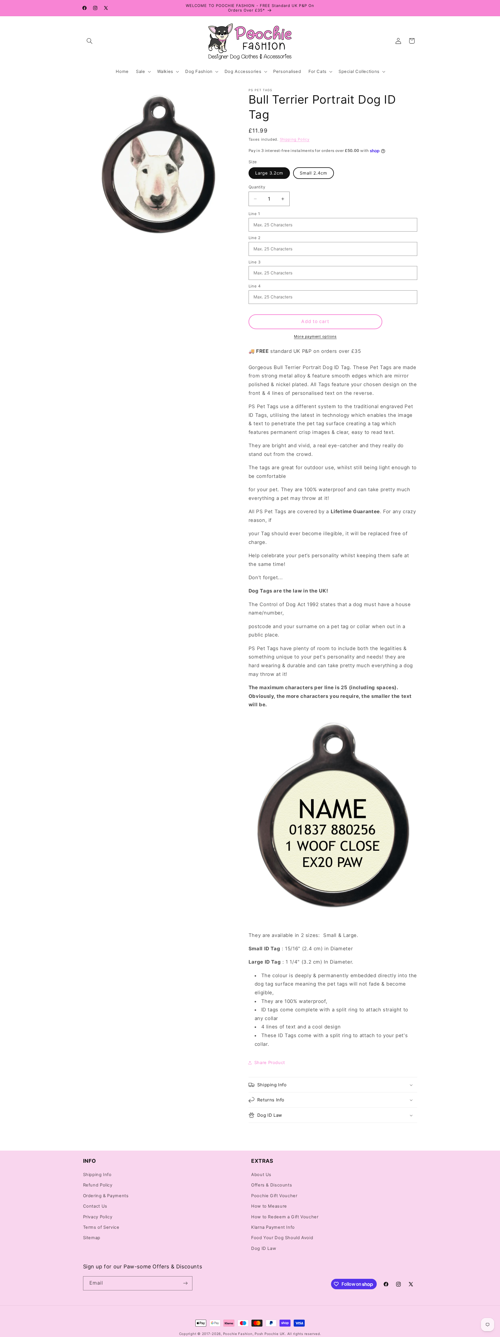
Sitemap (91, 1238)
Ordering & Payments (106, 1196)
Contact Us (95, 1206)
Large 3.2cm (269, 173)
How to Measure (269, 1206)
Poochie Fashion (238, 1334)
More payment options (315, 336)
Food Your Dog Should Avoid (282, 1238)
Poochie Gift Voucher (274, 1196)
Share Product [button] (269, 1062)
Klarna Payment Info (273, 1227)
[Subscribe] (185, 1283)
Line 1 (254, 213)
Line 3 (255, 262)
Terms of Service (101, 1227)
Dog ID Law (263, 1248)
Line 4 (255, 286)
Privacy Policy (98, 1216)
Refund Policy (98, 1185)
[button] (89, 40)
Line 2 (255, 237)
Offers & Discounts (271, 1185)
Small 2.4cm (313, 173)
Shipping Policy (295, 139)
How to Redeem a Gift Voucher (285, 1216)
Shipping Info (97, 1175)
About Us (261, 1175)
